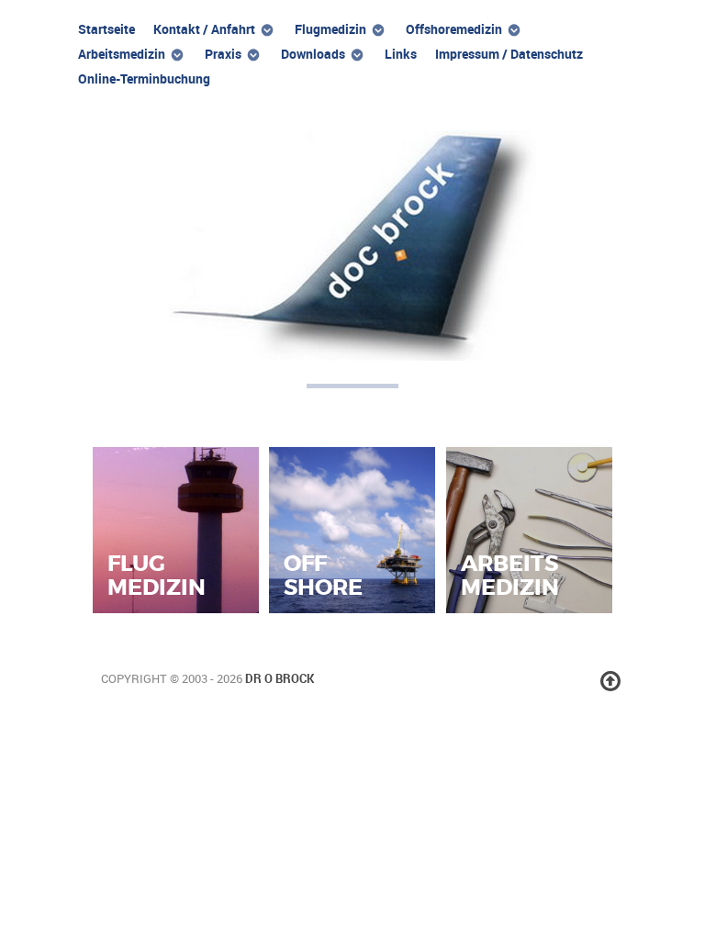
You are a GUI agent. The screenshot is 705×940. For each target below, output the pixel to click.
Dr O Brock (279, 679)
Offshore (323, 574)
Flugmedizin (156, 574)
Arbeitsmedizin (510, 574)
